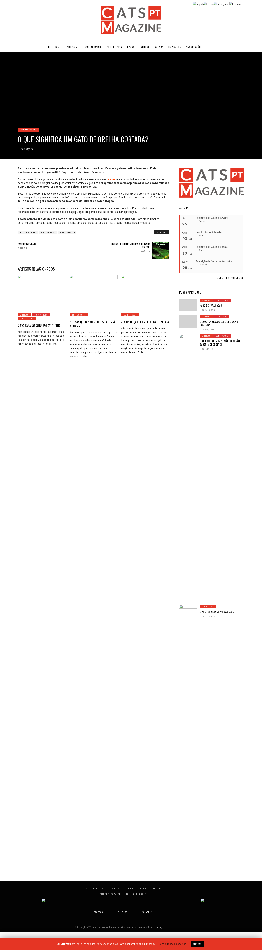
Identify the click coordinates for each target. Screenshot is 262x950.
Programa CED (68, 232)
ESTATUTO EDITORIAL (95, 888)
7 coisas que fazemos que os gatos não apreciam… (93, 324)
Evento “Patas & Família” (209, 232)
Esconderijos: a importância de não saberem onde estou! (220, 342)
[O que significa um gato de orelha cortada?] (188, 321)
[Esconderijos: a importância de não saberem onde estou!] (188, 467)
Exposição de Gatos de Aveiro (212, 218)
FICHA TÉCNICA (115, 888)
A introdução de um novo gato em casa (145, 322)
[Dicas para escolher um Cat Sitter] (42, 292)
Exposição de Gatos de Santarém (214, 261)
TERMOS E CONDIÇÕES (136, 888)
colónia (111, 179)
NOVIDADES (174, 46)
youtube (122, 912)
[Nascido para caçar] (188, 305)
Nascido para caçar (27, 245)
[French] (209, 3)
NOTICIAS (53, 46)
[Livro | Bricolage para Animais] (188, 738)
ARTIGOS (72, 46)
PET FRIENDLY (114, 46)
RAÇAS (131, 46)
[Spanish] (235, 3)
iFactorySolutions (162, 927)
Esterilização (49, 232)
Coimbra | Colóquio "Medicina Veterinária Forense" (130, 247)
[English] (198, 3)
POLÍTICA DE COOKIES (136, 894)
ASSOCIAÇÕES (194, 46)
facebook (99, 912)
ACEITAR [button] (197, 943)
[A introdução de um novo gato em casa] (145, 292)
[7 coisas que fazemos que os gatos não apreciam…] (94, 292)
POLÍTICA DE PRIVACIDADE (111, 894)
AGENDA (159, 46)
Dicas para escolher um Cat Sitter (39, 325)
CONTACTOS (155, 888)
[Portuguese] (221, 3)
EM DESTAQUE (28, 129)
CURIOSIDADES (93, 46)
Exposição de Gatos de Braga (212, 247)
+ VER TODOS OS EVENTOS (230, 278)
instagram (146, 912)
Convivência (41, 314)
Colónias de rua (29, 232)
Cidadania (221, 316)
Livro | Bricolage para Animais (217, 612)
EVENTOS (145, 46)
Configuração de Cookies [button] (172, 943)
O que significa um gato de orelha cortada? (219, 323)
